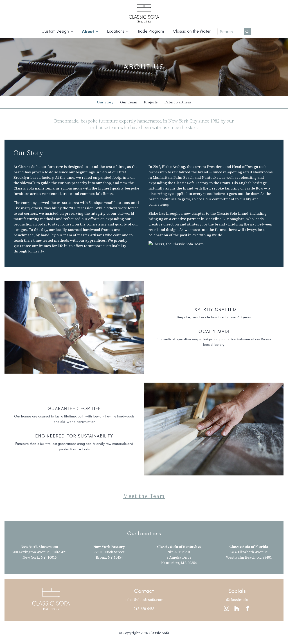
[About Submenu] (98, 31)
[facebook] (247, 608)
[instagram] (226, 608)
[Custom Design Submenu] (73, 31)
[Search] (247, 31)
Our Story (105, 102)
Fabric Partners (177, 102)
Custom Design (55, 31)
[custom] (237, 608)
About (88, 31)
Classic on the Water (192, 31)
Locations (115, 31)
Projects (151, 102)
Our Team (128, 102)
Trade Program (150, 31)
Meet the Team (144, 496)
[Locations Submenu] (128, 31)
